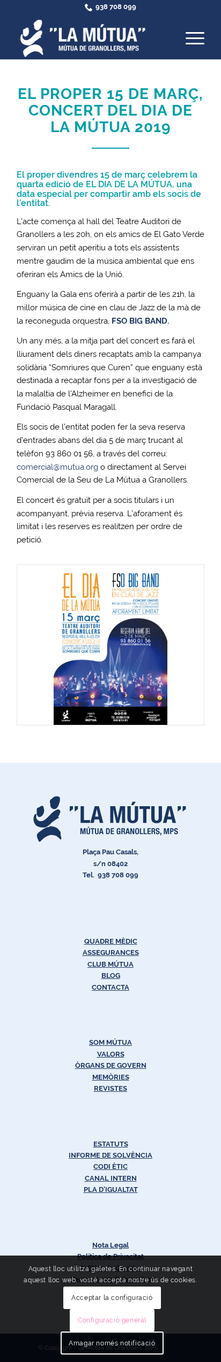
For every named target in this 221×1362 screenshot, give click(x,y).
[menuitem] (189, 38)
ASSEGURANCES (111, 952)
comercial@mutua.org (57, 467)
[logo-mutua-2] (92, 38)
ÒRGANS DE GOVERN (110, 1065)
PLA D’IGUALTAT (111, 1189)
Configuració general (112, 1320)
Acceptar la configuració (111, 1298)
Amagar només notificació (112, 1343)
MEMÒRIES (110, 1077)
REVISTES (110, 1088)
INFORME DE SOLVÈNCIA (110, 1155)
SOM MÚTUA (110, 1042)
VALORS (110, 1054)
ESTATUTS (110, 1144)
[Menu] (189, 38)
